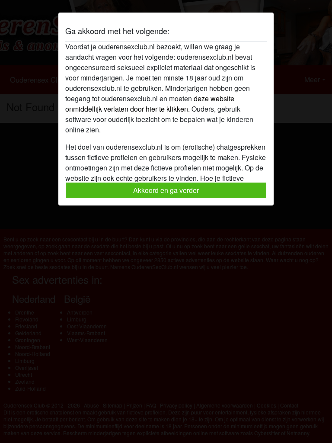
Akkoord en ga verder (166, 190)
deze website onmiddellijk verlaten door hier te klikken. (149, 103)
